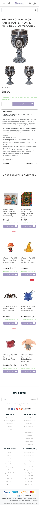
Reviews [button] (5, 164)
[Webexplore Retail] (19, 3)
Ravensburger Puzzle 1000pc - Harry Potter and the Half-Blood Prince (27, 214)
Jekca (10, 458)
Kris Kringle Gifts (29, 473)
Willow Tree (9, 482)
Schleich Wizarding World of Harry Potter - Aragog (10, 308)
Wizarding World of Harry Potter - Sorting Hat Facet (28, 260)
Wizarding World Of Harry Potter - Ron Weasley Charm (10, 260)
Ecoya (10, 452)
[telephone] (9, 3)
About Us (29, 418)
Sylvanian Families (9, 473)
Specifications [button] (8, 160)
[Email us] (9, 409)
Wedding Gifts (29, 485)
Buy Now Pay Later (9, 421)
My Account (9, 418)
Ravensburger (10, 467)
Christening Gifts (29, 461)
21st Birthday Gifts (29, 455)
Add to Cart (22, 104)
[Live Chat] (25, 409)
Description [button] (7, 111)
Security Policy (29, 444)
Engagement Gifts (29, 470)
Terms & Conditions (23, 403)
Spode (10, 470)
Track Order (9, 423)
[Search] (35, 10)
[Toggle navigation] (4, 3)
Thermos (9, 476)
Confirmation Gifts (29, 464)
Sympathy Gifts (29, 479)
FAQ (29, 429)
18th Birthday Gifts (29, 452)
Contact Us (29, 423)
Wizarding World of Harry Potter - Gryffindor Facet (10, 357)
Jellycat (10, 461)
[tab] (20, 132)
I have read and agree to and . (20, 404)
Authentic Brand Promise (29, 421)
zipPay (10, 429)
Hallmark (9, 455)
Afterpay (9, 426)
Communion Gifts (29, 467)
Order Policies (29, 432)
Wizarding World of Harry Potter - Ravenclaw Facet (28, 308)
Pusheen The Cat (10, 464)
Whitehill (9, 479)
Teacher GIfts (29, 482)
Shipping (29, 435)
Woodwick (10, 485)
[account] (30, 3)
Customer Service (29, 426)
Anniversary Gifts (29, 458)
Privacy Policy (29, 441)
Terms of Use (29, 438)
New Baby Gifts (29, 476)
